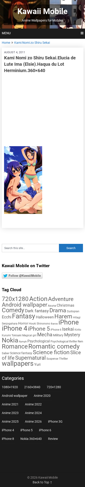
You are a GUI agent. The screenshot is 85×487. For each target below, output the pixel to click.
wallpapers (18, 363)
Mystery (72, 334)
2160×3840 (32, 387)
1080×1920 (10, 387)
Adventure (60, 299)
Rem (80, 341)
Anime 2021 (10, 404)
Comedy (13, 310)
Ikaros (54, 323)
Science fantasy (21, 353)
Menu (6, 33)
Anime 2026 (33, 421)
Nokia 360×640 (31, 439)
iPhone (68, 322)
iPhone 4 (14, 328)
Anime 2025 (10, 421)
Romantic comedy (54, 346)
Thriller (63, 358)
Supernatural (30, 358)
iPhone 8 (8, 439)
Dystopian (73, 311)
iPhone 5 (39, 328)
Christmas (65, 305)
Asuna (52, 305)
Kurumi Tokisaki (12, 335)
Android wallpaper (24, 304)
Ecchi (6, 317)
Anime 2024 (33, 413)
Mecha (44, 334)
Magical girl (29, 335)
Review (53, 439)
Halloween (45, 317)
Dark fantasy (37, 310)
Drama (57, 310)
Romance (15, 346)
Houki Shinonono (39, 323)
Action (38, 299)
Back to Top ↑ (42, 482)
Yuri (37, 364)
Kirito (78, 329)
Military (58, 335)
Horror (23, 323)
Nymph (23, 341)
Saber (5, 353)
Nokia (10, 340)
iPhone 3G (55, 421)
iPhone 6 (56, 329)
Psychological (38, 341)
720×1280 (54, 387)
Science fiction (51, 352)
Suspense (52, 358)
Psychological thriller (64, 341)
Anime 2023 (10, 413)
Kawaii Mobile (42, 11)
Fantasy (23, 316)
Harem (63, 316)
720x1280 (15, 299)
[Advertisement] (42, 110)
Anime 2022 (33, 404)
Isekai (68, 329)
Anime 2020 (42, 395)
